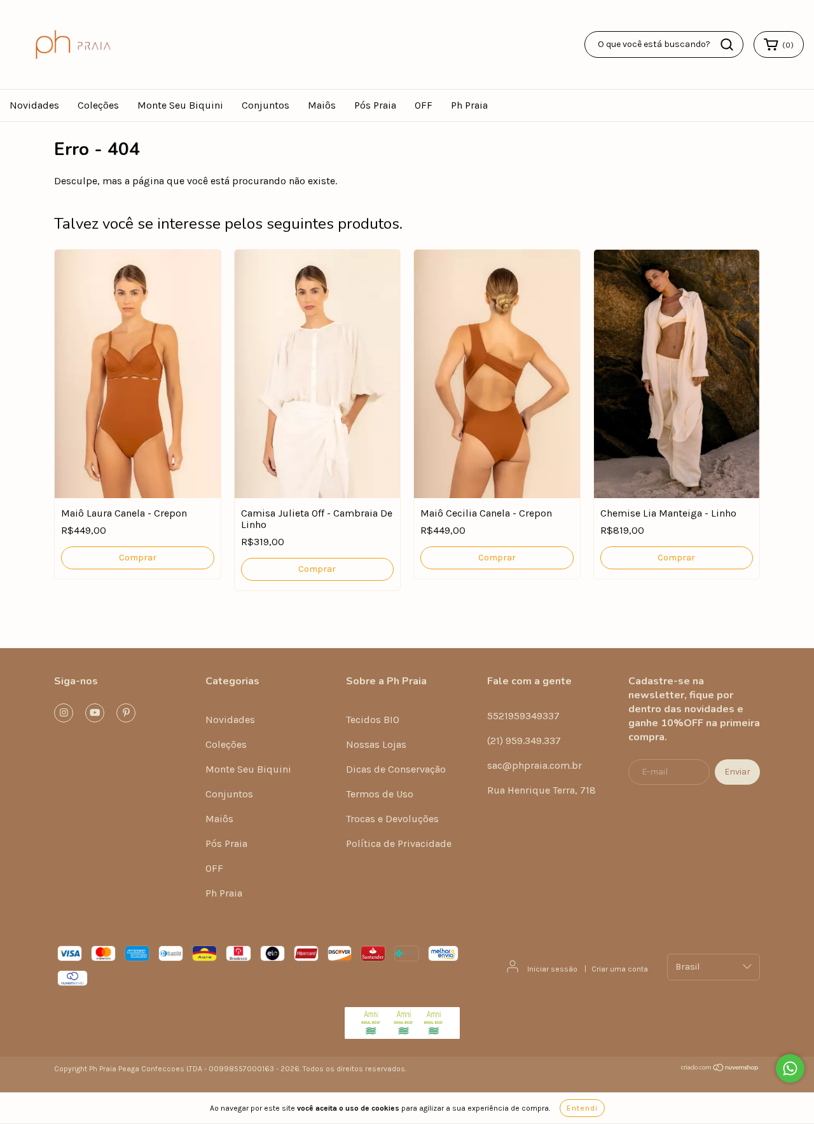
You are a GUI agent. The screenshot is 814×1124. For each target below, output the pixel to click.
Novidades (34, 105)
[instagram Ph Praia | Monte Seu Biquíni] (63, 712)
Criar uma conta (619, 969)
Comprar (137, 557)
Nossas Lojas (376, 744)
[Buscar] (727, 44)
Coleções (98, 105)
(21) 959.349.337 (524, 741)
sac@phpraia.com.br (534, 765)
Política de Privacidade (399, 843)
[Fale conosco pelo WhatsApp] (790, 1068)
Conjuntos (265, 105)
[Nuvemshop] (720, 1069)
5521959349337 (523, 716)
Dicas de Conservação (396, 769)
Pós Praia (375, 105)
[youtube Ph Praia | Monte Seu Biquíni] (94, 712)
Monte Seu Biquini (180, 105)
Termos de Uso (379, 794)
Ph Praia (469, 105)
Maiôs (322, 105)
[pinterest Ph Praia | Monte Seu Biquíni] (125, 712)
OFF (423, 105)
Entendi (582, 1108)
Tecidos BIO (372, 720)
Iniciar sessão (552, 969)
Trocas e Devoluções (392, 819)
